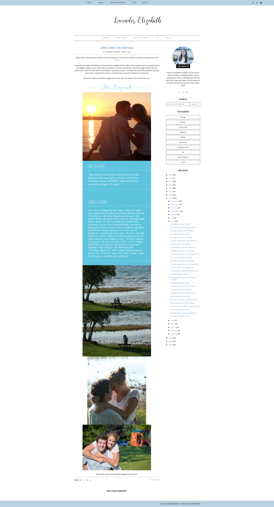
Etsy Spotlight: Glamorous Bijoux (183, 313)
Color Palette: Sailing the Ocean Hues (184, 271)
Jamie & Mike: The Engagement (182, 267)
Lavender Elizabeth (172, 504)
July (172, 218)
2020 (171, 181)
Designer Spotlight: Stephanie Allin (183, 299)
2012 (171, 345)
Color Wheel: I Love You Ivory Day (182, 247)
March (173, 327)
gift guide (183, 132)
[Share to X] (81, 480)
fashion (105, 38)
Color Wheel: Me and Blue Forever (183, 293)
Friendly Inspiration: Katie (180, 283)
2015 (171, 198)
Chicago (183, 117)
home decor (121, 38)
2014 (171, 338)
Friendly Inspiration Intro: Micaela (183, 241)
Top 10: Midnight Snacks (179, 274)
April (173, 324)
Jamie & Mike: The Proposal (116, 47)
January (174, 334)
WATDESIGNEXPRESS (193, 504)
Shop (134, 3)
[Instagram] (257, 3)
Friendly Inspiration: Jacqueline (182, 261)
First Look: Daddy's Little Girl (181, 257)
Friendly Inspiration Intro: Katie (182, 286)
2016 (171, 195)
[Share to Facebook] (84, 480)
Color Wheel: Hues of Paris (180, 224)
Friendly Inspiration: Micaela (181, 237)
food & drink (183, 127)
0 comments (156, 480)
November (175, 204)
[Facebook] (252, 3)
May (172, 320)
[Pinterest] (261, 3)
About (101, 3)
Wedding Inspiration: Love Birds (182, 251)
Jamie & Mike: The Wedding (180, 244)
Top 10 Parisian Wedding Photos (182, 227)
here (116, 60)
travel (169, 38)
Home (89, 3)
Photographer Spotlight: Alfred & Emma (183, 278)
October (174, 208)
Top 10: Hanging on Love (179, 310)
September (175, 211)
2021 (171, 178)
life (157, 38)
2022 (171, 175)
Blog (145, 3)
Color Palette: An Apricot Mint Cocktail (185, 306)
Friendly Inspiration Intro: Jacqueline (184, 264)
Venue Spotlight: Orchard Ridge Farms (184, 254)
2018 (171, 188)
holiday (183, 137)
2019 (171, 185)
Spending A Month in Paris (180, 234)
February (174, 330)
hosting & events (141, 38)
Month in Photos (118, 3)
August (173, 214)
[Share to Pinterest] (87, 480)
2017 (171, 191)
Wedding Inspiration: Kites (180, 296)
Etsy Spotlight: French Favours (182, 231)
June (173, 221)
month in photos (183, 157)
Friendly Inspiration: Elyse (180, 316)
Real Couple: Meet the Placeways (182, 303)
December (175, 201)
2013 (171, 341)
